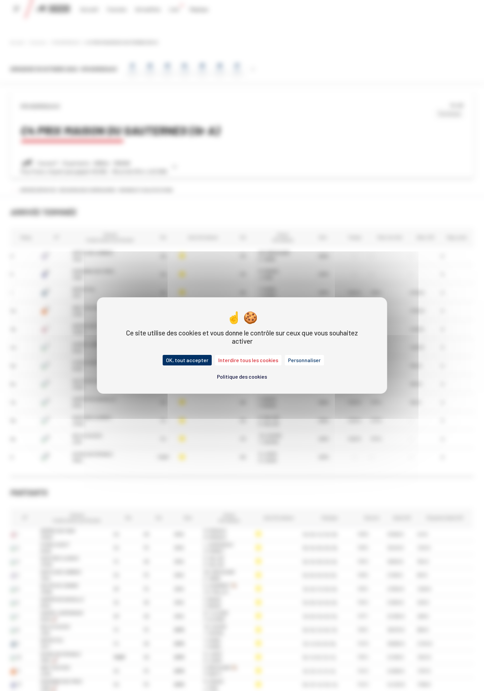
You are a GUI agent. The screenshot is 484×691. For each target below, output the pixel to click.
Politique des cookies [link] (242, 376)
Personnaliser (304, 360)
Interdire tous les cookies (248, 360)
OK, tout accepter (187, 360)
